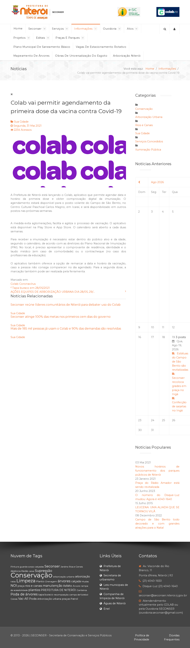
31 (152, 430)
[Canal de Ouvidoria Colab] (167, 11)
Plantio (40, 581)
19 (180, 373)
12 (173, 327)
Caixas (14, 598)
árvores (64, 581)
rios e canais (33, 585)
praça (21, 585)
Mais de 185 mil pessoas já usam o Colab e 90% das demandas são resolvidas (66, 328)
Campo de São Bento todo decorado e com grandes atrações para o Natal (157, 523)
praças (66, 598)
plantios (34, 590)
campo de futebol (78, 594)
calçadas (39, 566)
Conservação (144, 109)
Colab (15, 283)
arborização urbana (63, 576)
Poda (33, 598)
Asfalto (67, 585)
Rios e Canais (144, 125)
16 (139, 337)
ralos (13, 581)
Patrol (74, 598)
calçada (76, 581)
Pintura (15, 566)
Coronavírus (27, 283)
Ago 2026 (157, 182)
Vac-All (23, 598)
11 (163, 327)
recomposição (61, 594)
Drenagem (51, 581)
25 (163, 420)
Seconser (52, 566)
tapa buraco (45, 594)
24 (152, 420)
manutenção (52, 585)
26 (173, 420)
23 (139, 420)
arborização (82, 576)
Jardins (64, 566)
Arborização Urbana (148, 117)
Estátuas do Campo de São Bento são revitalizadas (180, 361)
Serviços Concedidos (149, 141)
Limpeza (25, 580)
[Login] (174, 29)
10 (152, 327)
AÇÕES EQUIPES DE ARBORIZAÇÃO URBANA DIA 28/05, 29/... (53, 291)
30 (140, 430)
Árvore (76, 585)
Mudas (85, 581)
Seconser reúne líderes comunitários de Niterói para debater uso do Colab (66, 304)
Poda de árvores (24, 594)
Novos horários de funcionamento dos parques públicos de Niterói (157, 470)
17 (152, 337)
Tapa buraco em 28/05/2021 (31, 288)
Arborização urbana (49, 598)
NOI (14, 586)
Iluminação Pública (148, 149)
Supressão (43, 571)
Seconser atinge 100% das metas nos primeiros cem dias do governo (61, 316)
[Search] (165, 29)
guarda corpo (27, 566)
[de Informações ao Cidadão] (128, 11)
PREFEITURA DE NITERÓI (58, 590)
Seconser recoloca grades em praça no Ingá (179, 386)
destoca (16, 570)
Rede (24, 570)
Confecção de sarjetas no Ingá (179, 406)
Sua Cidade (21, 121)
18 (163, 337)
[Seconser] (56, 12)
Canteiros (82, 590)
